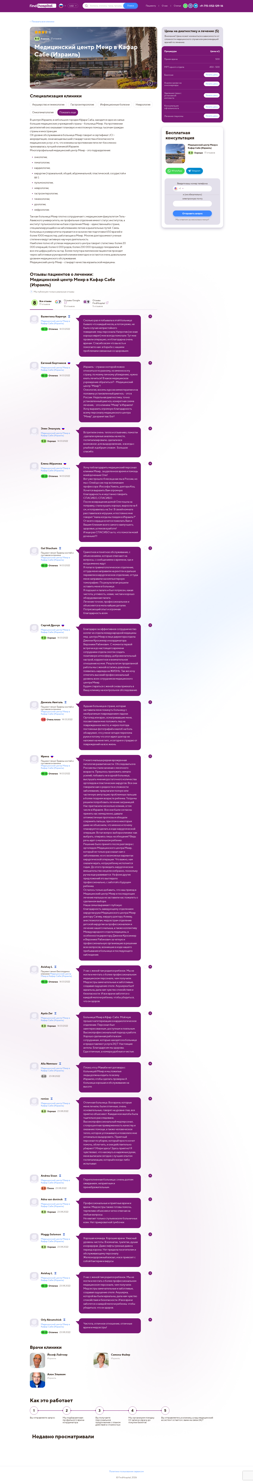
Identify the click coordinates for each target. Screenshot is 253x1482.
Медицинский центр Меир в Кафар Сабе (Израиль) (55, 322)
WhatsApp (176, 170)
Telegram (195, 170)
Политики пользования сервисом (126, 1471)
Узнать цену (212, 74)
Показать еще (67, 112)
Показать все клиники (43, 21)
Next (150, 83)
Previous (37, 83)
